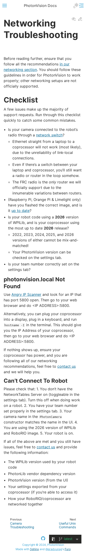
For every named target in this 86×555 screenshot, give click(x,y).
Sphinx (34, 549)
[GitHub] (43, 539)
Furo (68, 549)
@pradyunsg (53, 549)
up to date (20, 210)
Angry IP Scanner (26, 294)
